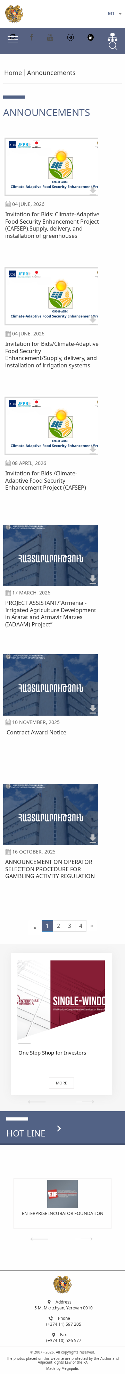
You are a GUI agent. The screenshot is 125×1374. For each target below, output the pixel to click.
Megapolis (70, 1368)
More (61, 1082)
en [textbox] (111, 13)
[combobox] (114, 14)
